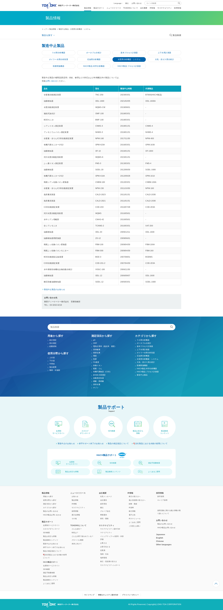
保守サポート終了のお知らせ (91, 443)
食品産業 (53, 367)
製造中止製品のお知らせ (54, 289)
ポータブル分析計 (144, 343)
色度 (95, 359)
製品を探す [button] (47, 35)
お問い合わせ (51, 81)
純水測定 (53, 340)
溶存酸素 (96, 349)
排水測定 (53, 343)
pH (94, 340)
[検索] (179, 3)
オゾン (95, 388)
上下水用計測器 (143, 349)
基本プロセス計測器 (145, 346)
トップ (44, 29)
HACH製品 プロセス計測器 (148, 372)
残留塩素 (96, 353)
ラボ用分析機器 (143, 340)
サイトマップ (89, 595)
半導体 (52, 364)
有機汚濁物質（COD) (101, 372)
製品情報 (52, 29)
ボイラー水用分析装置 (146, 353)
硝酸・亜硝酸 (98, 381)
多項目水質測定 (99, 375)
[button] (118, 3)
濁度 (95, 356)
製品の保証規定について (118, 443)
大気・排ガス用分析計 (146, 362)
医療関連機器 (142, 365)
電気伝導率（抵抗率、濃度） (104, 346)
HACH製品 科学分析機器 (147, 369)
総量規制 (53, 346)
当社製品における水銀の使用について (151, 443)
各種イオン (97, 365)
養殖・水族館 (54, 370)
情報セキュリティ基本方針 (108, 595)
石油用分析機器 (143, 356)
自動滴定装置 (98, 378)
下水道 (52, 361)
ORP (95, 343)
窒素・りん (97, 369)
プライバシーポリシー (130, 595)
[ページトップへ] (216, 583)
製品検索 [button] (177, 35)
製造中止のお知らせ (66, 443)
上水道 (52, 357)
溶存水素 (96, 384)
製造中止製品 (142, 375)
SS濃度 (96, 362)
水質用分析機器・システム (147, 359)
